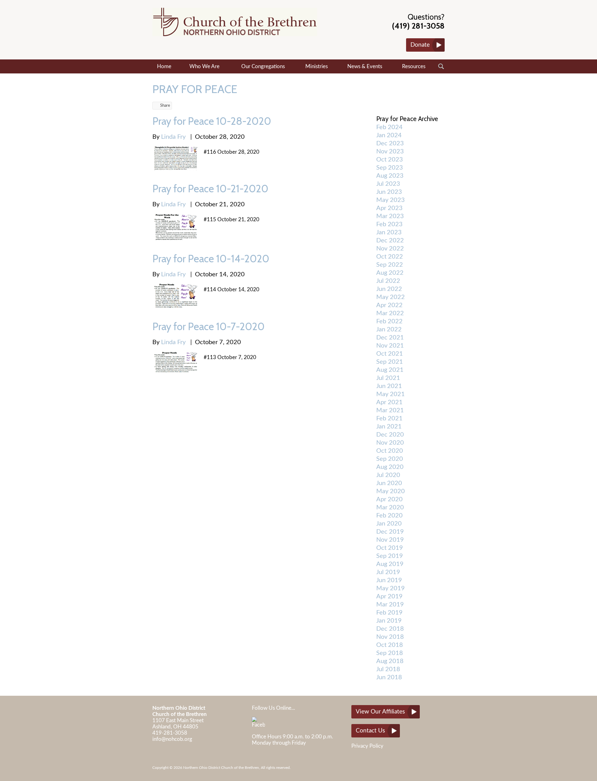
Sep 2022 (389, 265)
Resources (413, 66)
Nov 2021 (390, 346)
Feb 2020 (389, 515)
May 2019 (390, 588)
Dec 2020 (390, 435)
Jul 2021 (388, 378)
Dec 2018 (390, 629)
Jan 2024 (389, 135)
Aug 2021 (390, 370)
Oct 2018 (389, 645)
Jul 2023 (388, 184)
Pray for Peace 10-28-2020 (211, 121)
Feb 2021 (389, 418)
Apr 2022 (389, 305)
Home (164, 66)
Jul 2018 (388, 669)
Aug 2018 (390, 661)
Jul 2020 (388, 475)
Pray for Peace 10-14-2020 (210, 258)
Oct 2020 (389, 451)
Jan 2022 (389, 329)
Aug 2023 (390, 176)
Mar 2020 (390, 507)
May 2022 (390, 297)
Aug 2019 (390, 564)
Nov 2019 (390, 540)
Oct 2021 (389, 354)
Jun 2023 (389, 192)
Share (165, 106)
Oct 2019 (389, 548)
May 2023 (390, 200)
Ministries (316, 66)
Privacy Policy (367, 746)
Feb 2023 (389, 224)
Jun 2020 (389, 483)
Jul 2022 (388, 281)
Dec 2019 (390, 532)
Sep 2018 (389, 653)
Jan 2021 (389, 426)
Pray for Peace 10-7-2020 (208, 326)
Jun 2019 (389, 580)
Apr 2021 (389, 402)
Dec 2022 (390, 240)
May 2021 (390, 394)
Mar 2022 (390, 313)
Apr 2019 (389, 596)
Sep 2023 (389, 168)
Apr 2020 (389, 499)
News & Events (364, 66)
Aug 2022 (390, 273)
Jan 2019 (389, 621)
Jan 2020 (389, 524)
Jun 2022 (389, 289)
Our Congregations (263, 66)
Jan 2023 (389, 232)
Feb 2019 (389, 613)
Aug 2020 (390, 467)
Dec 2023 (390, 143)
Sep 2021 (389, 362)
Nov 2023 (390, 151)
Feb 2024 (389, 127)
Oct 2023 (389, 160)
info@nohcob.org (172, 739)
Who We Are (204, 66)
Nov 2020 (390, 443)
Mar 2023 (390, 216)
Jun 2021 (389, 386)
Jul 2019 (388, 572)
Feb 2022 (389, 321)
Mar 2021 (390, 410)
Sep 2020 (389, 459)
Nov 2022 (390, 249)
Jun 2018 (389, 677)
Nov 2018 (390, 637)
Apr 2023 (389, 208)
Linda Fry (173, 137)
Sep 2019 (389, 556)
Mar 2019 (390, 604)
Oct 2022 (389, 257)
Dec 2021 (390, 337)
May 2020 (390, 491)
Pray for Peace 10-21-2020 (210, 188)
